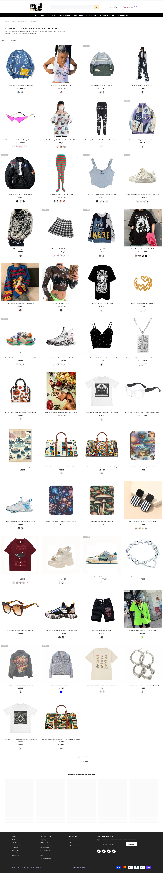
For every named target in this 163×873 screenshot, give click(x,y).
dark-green (100, 92)
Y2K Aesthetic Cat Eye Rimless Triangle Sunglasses (20, 140)
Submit (131, 844)
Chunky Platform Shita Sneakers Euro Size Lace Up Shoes (142, 194)
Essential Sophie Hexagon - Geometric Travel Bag (102, 467)
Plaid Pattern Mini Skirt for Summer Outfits (61, 249)
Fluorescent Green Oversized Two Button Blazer (142, 630)
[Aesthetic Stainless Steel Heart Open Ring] (143, 282)
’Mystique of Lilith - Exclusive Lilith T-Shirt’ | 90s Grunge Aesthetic (20, 740)
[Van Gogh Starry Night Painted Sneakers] (102, 555)
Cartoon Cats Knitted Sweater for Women (20, 85)
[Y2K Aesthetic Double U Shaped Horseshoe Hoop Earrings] (143, 664)
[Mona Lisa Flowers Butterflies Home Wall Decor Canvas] (61, 391)
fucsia (146, 255)
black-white (54, 201)
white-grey (137, 201)
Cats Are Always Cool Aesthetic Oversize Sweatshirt (61, 140)
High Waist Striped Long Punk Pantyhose (61, 194)
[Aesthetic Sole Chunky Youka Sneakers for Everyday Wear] (20, 337)
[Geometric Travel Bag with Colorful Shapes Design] (61, 446)
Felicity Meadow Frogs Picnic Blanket (102, 521)
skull (101, 637)
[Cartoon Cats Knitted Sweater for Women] (20, 64)
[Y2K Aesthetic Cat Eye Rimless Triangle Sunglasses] (20, 118)
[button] (14, 40)
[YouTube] (114, 851)
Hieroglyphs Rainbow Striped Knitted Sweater (20, 303)
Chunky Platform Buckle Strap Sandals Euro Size (61, 576)
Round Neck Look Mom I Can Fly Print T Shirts (20, 576)
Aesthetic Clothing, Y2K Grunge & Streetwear (24, 21)
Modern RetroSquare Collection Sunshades (20, 630)
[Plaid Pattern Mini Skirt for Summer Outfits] (61, 227)
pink (64, 255)
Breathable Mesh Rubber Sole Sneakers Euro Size (20, 521)
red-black (60, 201)
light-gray (17, 582)
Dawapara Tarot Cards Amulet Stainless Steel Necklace (142, 358)
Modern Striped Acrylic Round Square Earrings (142, 521)
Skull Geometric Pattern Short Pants (101, 630)
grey (64, 146)
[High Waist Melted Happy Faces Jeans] (143, 64)
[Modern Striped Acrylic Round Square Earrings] (143, 500)
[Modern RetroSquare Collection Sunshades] (20, 609)
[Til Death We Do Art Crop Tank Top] (61, 64)
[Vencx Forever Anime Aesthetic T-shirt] (143, 227)
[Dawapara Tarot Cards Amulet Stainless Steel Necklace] (143, 337)
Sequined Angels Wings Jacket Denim (61, 685)
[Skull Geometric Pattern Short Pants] (102, 609)
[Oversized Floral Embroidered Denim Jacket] (20, 664)
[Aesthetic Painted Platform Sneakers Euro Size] (61, 337)
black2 (61, 255)
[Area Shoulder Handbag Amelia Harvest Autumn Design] (20, 391)
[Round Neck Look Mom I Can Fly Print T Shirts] (20, 555)
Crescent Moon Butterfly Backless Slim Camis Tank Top (101, 358)
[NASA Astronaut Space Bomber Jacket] (20, 173)
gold (141, 310)
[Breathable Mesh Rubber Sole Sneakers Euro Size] (20, 500)
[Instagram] (99, 851)
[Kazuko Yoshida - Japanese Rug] (20, 446)
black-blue (61, 364)
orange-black (64, 201)
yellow (54, 255)
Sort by (3, 40)
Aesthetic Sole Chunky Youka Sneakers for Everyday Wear (20, 358)
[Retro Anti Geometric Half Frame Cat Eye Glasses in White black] (143, 391)
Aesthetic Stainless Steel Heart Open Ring (142, 303)
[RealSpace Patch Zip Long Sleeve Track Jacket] (143, 118)
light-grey (20, 582)
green (23, 146)
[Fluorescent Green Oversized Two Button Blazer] (143, 609)
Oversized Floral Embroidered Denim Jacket (20, 685)
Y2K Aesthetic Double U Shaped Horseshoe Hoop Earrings (142, 685)
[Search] (74, 7)
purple (17, 146)
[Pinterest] (104, 851)
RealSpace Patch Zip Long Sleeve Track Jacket (142, 140)
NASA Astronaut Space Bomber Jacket (20, 194)
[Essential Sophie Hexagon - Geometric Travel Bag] (102, 446)
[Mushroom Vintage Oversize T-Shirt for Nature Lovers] (102, 664)
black (142, 92)
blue (18, 92)
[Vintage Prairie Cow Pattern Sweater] (102, 64)
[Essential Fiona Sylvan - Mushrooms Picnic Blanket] (61, 500)
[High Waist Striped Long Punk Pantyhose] (61, 173)
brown (61, 473)
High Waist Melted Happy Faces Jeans (142, 85)
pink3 (58, 255)
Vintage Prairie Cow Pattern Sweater (101, 85)
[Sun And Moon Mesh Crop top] (61, 282)
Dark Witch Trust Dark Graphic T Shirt (102, 303)
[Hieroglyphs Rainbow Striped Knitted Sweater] (20, 282)
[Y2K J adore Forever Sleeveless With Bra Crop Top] (102, 173)
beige (22, 92)
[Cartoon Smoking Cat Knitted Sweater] (102, 227)
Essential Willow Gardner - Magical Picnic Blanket (142, 467)
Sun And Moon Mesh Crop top (61, 303)
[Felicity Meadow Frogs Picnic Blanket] (102, 500)
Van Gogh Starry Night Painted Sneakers (102, 576)
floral (20, 691)
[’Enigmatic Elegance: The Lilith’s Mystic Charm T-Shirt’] (102, 391)
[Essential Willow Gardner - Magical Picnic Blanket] (143, 446)
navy (23, 201)
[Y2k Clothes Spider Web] (20, 227)
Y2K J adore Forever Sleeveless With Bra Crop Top (101, 194)
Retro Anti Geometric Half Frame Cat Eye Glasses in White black (142, 412)
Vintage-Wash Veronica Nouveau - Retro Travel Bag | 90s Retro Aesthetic (61, 740)
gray (20, 201)
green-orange (103, 92)
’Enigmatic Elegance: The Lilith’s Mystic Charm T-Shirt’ (102, 412)
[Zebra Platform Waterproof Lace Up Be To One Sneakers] (61, 609)
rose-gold (146, 364)
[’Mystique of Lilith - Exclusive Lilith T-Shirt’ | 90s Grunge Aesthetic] (20, 718)
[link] (19, 819)
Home (7, 21)
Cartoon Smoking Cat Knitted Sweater (102, 249)
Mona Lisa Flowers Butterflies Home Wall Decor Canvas (61, 412)
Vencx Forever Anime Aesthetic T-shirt (142, 249)
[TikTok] (109, 851)
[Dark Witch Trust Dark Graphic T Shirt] (102, 282)
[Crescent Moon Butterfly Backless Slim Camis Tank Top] (102, 337)
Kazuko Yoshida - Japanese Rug (20, 467)
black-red (57, 201)
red (20, 146)
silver (144, 310)
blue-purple (142, 146)
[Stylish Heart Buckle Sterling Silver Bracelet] (143, 555)
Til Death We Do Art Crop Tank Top (61, 85)
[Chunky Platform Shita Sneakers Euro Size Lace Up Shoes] (143, 173)
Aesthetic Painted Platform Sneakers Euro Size (61, 358)
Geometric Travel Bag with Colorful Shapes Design (61, 467)
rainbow (20, 310)
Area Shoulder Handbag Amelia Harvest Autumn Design (20, 412)
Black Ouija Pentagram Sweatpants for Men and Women (102, 140)
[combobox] (72, 7)
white (61, 92)
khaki (23, 582)
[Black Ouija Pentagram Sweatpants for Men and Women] (102, 118)
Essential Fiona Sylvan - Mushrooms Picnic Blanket (61, 521)
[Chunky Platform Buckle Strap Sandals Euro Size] (61, 555)
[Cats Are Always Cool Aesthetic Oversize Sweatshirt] (61, 118)
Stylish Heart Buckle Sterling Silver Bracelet (142, 576)
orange (61, 146)
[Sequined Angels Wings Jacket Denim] (61, 664)
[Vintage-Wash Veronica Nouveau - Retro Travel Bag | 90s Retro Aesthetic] (61, 718)
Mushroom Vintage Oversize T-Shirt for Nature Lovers (101, 685)
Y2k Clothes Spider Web (20, 249)
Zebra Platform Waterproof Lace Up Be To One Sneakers (61, 630)
